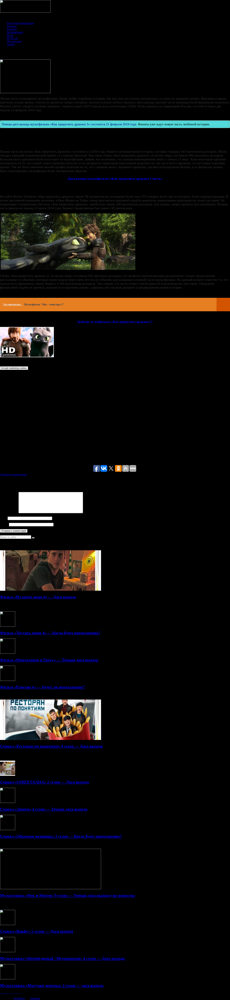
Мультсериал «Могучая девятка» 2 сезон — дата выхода (51, 985)
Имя (3, 518)
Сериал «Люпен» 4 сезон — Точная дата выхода (43, 809)
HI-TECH (12, 38)
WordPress (19, 998)
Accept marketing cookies (14, 368)
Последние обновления (20, 23)
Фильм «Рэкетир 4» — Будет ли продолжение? (42, 687)
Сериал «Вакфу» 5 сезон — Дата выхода (36, 931)
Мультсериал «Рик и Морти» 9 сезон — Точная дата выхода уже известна (67, 895)
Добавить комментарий (13, 474)
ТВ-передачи (14, 41)
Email (4, 524)
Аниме (11, 44)
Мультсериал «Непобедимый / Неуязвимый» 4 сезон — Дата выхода (62, 958)
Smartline (35, 998)
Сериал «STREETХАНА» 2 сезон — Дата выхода (44, 782)
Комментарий (9, 512)
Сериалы (12, 29)
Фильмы (12, 26)
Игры (10, 35)
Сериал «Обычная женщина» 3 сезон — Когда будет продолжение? (61, 836)
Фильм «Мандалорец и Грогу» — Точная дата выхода (49, 660)
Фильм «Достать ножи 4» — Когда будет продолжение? (50, 633)
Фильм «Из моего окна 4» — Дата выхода (38, 597)
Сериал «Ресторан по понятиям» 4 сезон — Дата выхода (51, 746)
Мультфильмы (15, 32)
